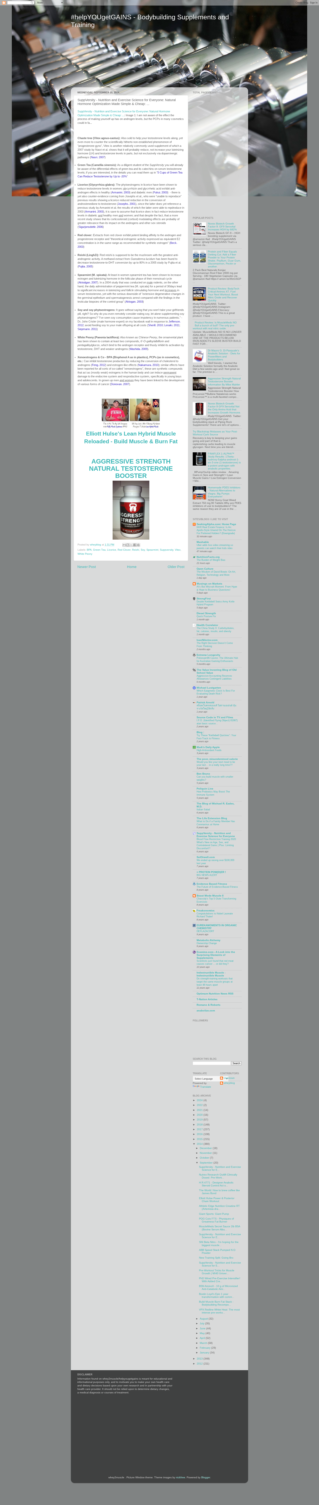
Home (132, 567)
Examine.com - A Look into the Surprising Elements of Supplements (216, 955)
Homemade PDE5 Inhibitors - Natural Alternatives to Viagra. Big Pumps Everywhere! (224, 492)
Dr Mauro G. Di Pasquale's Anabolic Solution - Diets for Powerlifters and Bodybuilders (224, 355)
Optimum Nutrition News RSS (215, 993)
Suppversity (166, 549)
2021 (200, 1110)
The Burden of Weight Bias (211, 560)
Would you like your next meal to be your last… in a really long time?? (216, 763)
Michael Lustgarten (209, 687)
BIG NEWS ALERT (207, 875)
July (202, 1323)
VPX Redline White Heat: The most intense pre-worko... (219, 1311)
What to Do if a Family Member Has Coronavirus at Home (216, 823)
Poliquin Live (205, 788)
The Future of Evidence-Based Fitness (217, 886)
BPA (89, 549)
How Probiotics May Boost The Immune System (213, 793)
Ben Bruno (203, 773)
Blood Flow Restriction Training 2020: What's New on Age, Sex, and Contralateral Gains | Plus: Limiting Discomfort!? (216, 844)
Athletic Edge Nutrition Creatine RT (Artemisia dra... (219, 1207)
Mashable (203, 542)
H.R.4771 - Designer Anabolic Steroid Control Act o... (216, 1184)
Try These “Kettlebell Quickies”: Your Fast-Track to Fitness (216, 737)
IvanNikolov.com (207, 640)
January (205, 1352)
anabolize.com (206, 1010)
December (206, 1148)
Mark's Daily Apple (208, 747)
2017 (200, 1129)
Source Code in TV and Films (215, 717)
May (202, 1333)
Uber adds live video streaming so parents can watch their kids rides (215, 547)
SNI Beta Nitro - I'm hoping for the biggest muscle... (219, 1243)
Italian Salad (203, 809)
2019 (200, 1119)
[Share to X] (131, 545)
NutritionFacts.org (208, 557)
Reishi (135, 549)
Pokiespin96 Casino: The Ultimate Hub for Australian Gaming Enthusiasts (217, 659)
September (206, 1162)
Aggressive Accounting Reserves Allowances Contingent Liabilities (214, 677)
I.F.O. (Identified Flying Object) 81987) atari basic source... (217, 722)
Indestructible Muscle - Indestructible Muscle (211, 974)
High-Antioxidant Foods (209, 750)
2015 (200, 1139)
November (206, 1153)
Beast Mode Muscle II (210, 895)
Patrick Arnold (205, 702)
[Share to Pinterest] (138, 545)
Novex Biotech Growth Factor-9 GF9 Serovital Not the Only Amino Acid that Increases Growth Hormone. (224, 408)
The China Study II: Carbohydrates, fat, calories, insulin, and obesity (215, 630)
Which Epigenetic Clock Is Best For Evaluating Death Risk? (216, 692)
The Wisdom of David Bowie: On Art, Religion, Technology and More (216, 573)
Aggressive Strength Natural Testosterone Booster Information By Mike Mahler (224, 381)
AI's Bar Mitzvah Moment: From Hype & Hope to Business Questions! (217, 588)
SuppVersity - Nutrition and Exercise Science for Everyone (216, 835)
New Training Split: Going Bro (216, 1257)
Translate (205, 1086)
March (204, 1343)
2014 (200, 1144)
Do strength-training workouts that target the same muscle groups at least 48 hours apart (215, 981)
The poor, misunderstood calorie (217, 759)
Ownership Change (207, 943)
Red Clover (124, 549)
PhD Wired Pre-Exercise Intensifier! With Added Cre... (219, 1280)
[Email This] (124, 545)
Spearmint (152, 549)
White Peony (85, 553)
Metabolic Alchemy (208, 940)
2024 (200, 1100)
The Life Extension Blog (212, 818)
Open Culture (205, 568)
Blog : (200, 732)
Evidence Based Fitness (212, 884)
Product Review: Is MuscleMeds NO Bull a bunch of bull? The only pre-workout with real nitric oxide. (215, 325)
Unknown (229, 1078)
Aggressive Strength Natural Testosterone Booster (131, 468)
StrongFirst (204, 598)
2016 (200, 1134)
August (204, 1318)
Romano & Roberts (208, 1005)
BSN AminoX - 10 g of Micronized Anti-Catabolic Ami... (218, 1287)
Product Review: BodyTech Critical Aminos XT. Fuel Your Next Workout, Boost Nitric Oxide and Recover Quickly (223, 294)
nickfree (180, 1477)
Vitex (178, 549)
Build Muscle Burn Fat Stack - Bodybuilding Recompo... (216, 1303)
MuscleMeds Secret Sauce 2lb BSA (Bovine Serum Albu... (219, 1228)
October (205, 1157)
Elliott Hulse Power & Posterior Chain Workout (216, 1200)
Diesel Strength (206, 613)
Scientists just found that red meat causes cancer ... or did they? (215, 962)
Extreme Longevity (208, 655)
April (203, 1338)
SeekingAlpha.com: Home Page (216, 524)
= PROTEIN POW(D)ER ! (211, 872)
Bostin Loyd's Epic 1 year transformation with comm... (216, 1295)
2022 (200, 1105)
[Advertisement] (106, 60)
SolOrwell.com (206, 857)
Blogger (205, 1477)
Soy (143, 549)
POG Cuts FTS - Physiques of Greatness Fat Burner (216, 1220)
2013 (200, 1358)
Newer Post (86, 567)
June (203, 1328)
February (205, 1347)
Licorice (111, 549)
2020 (200, 1114)
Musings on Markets (209, 583)
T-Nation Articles (207, 999)
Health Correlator (207, 625)
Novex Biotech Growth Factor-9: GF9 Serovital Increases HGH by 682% (222, 226)
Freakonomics (206, 910)
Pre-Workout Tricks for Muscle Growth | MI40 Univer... (216, 1272)
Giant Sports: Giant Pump (214, 1214)
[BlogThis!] (128, 545)
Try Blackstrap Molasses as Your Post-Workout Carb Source (215, 433)
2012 (200, 1363)
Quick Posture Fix (206, 616)
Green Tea (99, 549)
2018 (200, 1124)
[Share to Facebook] (135, 545)
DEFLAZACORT (205, 931)
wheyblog (229, 1083)
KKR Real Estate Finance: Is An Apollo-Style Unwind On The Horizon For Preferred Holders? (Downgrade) (216, 530)
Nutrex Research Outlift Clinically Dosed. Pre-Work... (218, 1176)
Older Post (176, 567)
